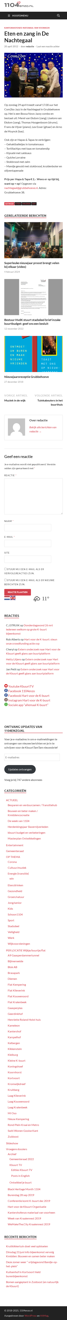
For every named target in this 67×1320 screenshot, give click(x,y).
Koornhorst (15, 1072)
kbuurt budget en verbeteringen (26, 832)
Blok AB (12, 967)
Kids (10, 908)
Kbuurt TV (15, 1164)
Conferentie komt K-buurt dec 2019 (29, 1200)
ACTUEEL (12, 800)
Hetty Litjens (13, 659)
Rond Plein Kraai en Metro (23, 1124)
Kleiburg (13, 1054)
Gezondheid (15, 891)
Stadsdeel (13, 926)
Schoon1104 (15, 914)
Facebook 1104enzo (21, 691)
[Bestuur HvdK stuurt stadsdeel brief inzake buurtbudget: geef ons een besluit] (33, 298)
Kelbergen (14, 1043)
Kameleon (14, 1025)
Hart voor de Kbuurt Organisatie (27, 1206)
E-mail (9, 537)
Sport (11, 920)
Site (7, 552)
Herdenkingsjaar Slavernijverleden (28, 826)
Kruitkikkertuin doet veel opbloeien (27, 1246)
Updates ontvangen (20, 769)
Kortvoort (14, 1078)
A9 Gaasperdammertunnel (23, 955)
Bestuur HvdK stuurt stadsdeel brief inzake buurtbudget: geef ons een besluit (32, 321)
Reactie (10, 475)
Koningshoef (15, 1066)
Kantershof (14, 1031)
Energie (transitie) (18, 873)
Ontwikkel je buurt (20, 1182)
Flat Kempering (17, 984)
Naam (9, 521)
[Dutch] (7, 597)
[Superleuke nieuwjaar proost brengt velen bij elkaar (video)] (33, 241)
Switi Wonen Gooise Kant (23, 1130)
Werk (11, 937)
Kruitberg (13, 1089)
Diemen (12, 978)
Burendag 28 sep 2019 (21, 1195)
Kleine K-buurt (16, 1060)
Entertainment (14, 845)
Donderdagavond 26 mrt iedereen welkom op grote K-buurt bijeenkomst (29, 629)
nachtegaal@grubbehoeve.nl (21, 187)
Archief (12, 1154)
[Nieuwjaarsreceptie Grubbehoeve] (33, 355)
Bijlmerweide (15, 961)
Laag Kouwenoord (18, 1101)
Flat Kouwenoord (18, 996)
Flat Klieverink (16, 990)
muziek (26, 203)
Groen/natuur (16, 896)
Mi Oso (12, 1113)
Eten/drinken (15, 885)
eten (18, 203)
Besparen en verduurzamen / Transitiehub (32, 805)
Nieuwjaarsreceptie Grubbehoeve (26, 377)
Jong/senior (15, 902)
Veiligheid (13, 932)
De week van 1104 (18, 820)
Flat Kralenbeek (17, 1002)
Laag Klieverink (17, 1095)
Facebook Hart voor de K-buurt (28, 695)
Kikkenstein (15, 1048)
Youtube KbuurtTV (21, 686)
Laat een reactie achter (48, 46)
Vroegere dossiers (16, 1149)
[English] (13, 597)
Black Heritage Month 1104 (24, 1189)
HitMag (44, 1315)
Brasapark (14, 972)
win (11, 878)
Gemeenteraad (15, 851)
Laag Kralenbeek (17, 1107)
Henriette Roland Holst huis (24, 1019)
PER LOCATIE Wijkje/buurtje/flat (26, 950)
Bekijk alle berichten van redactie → (42, 429)
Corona (12, 861)
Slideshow (12, 1143)
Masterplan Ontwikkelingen (24, 838)
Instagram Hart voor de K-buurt (29, 700)
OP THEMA (13, 856)
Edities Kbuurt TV (21, 1169)
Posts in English (20, 1175)
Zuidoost (13, 1136)
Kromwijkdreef (16, 1084)
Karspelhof (14, 1037)
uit (34, 203)
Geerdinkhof (15, 1013)
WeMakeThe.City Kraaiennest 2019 (29, 1224)
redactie (30, 46)
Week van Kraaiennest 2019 (24, 1218)
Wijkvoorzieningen (19, 943)
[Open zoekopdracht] (58, 16)
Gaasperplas (15, 1008)
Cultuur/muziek (17, 867)
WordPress (31, 1315)
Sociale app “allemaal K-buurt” (28, 705)
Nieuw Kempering (18, 1119)
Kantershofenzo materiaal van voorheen (26, 28)
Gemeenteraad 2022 (21, 1159)
